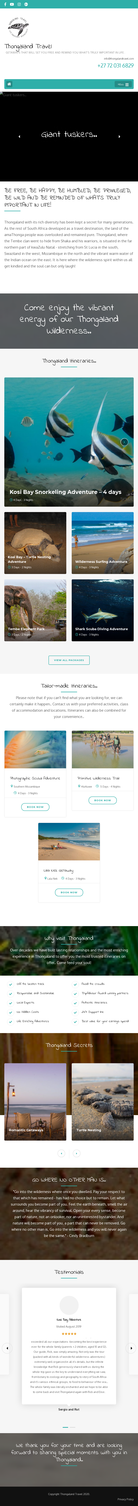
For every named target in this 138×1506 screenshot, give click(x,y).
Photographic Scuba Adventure (35, 778)
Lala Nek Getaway (58, 871)
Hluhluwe (86, 786)
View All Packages (69, 660)
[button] (19, 136)
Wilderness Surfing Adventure (101, 562)
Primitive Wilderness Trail (98, 778)
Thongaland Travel (28, 47)
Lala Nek (52, 878)
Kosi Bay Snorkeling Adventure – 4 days (65, 492)
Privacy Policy (126, 1499)
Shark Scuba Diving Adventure (101, 629)
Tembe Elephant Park (26, 629)
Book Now (35, 806)
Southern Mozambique (27, 786)
